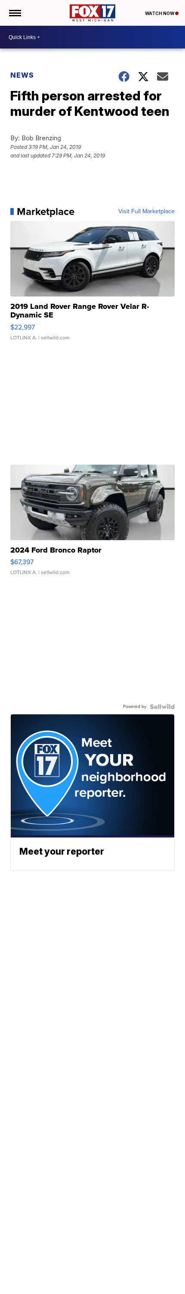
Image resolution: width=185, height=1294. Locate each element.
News (22, 75)
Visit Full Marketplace (146, 212)
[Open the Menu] (14, 13)
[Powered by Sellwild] (162, 707)
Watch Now (160, 13)
